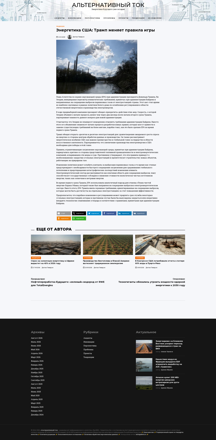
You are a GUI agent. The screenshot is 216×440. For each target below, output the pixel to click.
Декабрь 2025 (37, 368)
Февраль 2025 (37, 407)
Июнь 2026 (36, 345)
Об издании (155, 18)
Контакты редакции (47, 434)
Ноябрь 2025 (36, 372)
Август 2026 (36, 338)
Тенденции (138, 18)
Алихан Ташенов (167, 351)
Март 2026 (35, 357)
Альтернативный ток (108, 5)
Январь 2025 (36, 411)
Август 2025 (36, 384)
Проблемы (109, 18)
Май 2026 (35, 349)
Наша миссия (148, 432)
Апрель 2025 (37, 399)
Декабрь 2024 (37, 414)
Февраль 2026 (37, 361)
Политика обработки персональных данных (101, 434)
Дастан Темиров (78, 37)
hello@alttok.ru (141, 434)
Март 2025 (35, 403)
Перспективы (92, 18)
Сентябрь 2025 (37, 380)
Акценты (59, 18)
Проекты (123, 18)
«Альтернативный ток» (49, 430)
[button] (64, 213)
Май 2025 (35, 395)
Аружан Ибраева (167, 370)
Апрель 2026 (37, 353)
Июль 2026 (36, 342)
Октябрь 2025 (37, 376)
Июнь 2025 (36, 391)
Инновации (74, 18)
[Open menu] (32, 6)
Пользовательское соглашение (70, 434)
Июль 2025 (36, 388)
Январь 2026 (36, 365)
